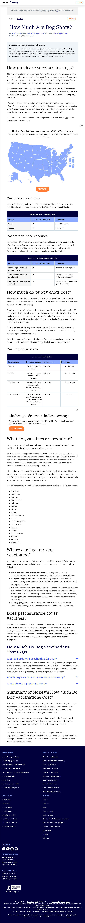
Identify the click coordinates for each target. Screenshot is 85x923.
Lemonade (24, 636)
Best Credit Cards (8, 776)
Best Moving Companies (10, 788)
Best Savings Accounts (10, 784)
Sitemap (46, 834)
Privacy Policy (48, 811)
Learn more (60, 12)
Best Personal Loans (50, 768)
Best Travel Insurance (9, 823)
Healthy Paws (46, 633)
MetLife (61, 636)
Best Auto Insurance (50, 772)
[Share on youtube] (16, 848)
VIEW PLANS (16, 429)
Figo (65, 633)
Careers (46, 838)
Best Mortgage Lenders (10, 761)
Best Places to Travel (9, 819)
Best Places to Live (9, 815)
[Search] (7, 2)
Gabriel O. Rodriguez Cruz (35, 33)
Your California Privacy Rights (53, 823)
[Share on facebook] (3, 848)
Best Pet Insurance (8, 826)
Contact (46, 803)
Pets (11, 19)
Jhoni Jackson (16, 33)
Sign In (80, 2)
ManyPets (11, 640)
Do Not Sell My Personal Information (56, 819)
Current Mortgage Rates (10, 757)
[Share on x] (8, 848)
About (45, 800)
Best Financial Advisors (51, 791)
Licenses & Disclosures (51, 826)
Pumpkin (58, 633)
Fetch (53, 636)
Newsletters (6, 800)
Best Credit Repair (49, 764)
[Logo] (14, 2)
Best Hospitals (7, 811)
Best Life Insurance (50, 784)
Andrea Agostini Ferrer (60, 33)
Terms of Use (48, 815)
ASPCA (38, 636)
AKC (32, 636)
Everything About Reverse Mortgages (15, 772)
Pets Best (73, 633)
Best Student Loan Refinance (54, 761)
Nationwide (12, 636)
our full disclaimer (67, 911)
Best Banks (6, 780)
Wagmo (46, 636)
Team (45, 807)
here (68, 917)
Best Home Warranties (51, 788)
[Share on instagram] (12, 848)
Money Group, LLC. (32, 902)
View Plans (42, 189)
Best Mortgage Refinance (11, 768)
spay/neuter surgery (56, 630)
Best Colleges (7, 807)
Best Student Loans (50, 757)
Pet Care (20, 19)
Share (72, 19)
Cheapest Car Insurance (51, 776)
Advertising (47, 830)
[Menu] (3, 2)
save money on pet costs (18, 564)
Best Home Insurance (50, 780)
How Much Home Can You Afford (13, 764)
